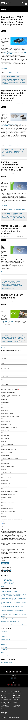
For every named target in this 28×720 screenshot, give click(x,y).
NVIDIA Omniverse (6, 152)
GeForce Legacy (5, 706)
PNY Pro (7, 27)
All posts (3, 347)
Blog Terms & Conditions (6, 662)
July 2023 (4, 644)
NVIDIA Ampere (22, 82)
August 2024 (4, 631)
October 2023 (4, 636)
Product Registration (6, 699)
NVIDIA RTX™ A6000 (8, 321)
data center (20, 151)
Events (15, 702)
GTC (14, 214)
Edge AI (13, 219)
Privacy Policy (4, 711)
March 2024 (4, 634)
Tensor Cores (17, 338)
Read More (4, 68)
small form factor (14, 82)
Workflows (19, 78)
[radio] (14, 524)
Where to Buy (16, 705)
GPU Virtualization (6, 80)
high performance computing (11, 216)
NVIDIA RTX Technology (9, 338)
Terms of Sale (4, 713)
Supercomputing (18, 214)
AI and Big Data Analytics (15, 285)
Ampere (3, 341)
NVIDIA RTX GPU (11, 217)
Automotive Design (6, 285)
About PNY (16, 699)
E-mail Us (4, 695)
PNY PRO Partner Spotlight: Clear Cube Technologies (12, 624)
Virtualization (15, 151)
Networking (20, 216)
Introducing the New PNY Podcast (8, 618)
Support (4, 697)
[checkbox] (14, 455)
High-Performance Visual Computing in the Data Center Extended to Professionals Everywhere (14, 95)
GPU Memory (19, 337)
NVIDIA (8, 76)
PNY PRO (15, 78)
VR (11, 213)
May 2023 (4, 649)
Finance (6, 287)
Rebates (3, 701)
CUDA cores (13, 337)
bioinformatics (5, 83)
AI (15, 76)
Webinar (12, 76)
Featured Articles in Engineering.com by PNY (10, 621)
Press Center (16, 701)
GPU (12, 335)
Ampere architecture (9, 52)
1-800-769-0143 (18, 694)
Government (4, 214)
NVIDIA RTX (12, 80)
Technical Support (7, 691)
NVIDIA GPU (9, 78)
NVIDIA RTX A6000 (10, 341)
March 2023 (4, 655)
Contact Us (3, 703)
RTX (14, 340)
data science (22, 79)
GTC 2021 (9, 82)
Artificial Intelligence (14, 79)
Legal (3, 708)
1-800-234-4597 (6, 694)
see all (2, 586)
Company (17, 697)
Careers (15, 703)
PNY (6, 76)
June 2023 (4, 647)
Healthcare (10, 214)
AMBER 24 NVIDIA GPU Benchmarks (9, 591)
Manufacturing (5, 282)
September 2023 (5, 639)
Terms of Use (4, 712)
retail (12, 280)
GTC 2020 (17, 340)
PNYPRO (21, 213)
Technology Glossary (6, 702)
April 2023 (4, 652)
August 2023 (4, 641)
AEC (16, 281)
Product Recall (4, 705)
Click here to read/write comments (17, 72)
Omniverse (12, 152)
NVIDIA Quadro (16, 335)
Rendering (17, 149)
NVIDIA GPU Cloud (12, 282)
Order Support (18, 691)
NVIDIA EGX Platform (12, 154)
